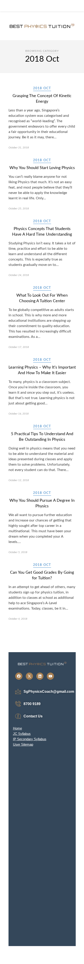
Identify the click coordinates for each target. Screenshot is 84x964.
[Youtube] (50, 676)
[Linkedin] (39, 676)
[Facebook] (18, 676)
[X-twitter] (29, 676)
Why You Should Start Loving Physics (42, 168)
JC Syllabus (22, 734)
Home (17, 728)
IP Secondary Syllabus (29, 739)
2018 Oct (42, 88)
